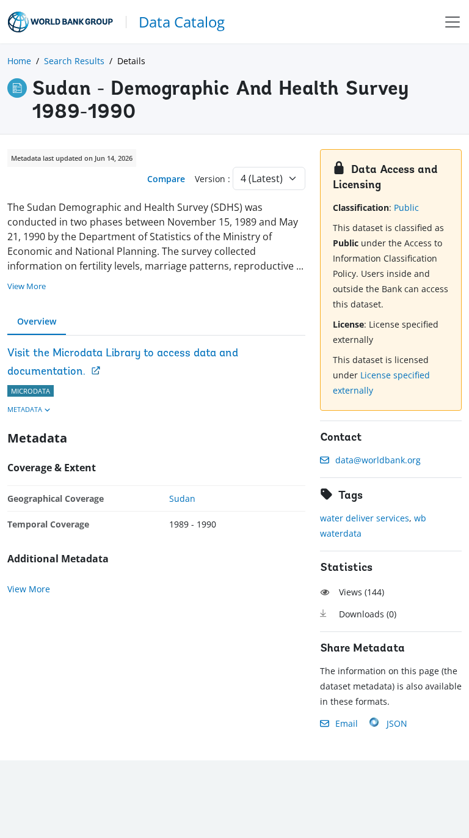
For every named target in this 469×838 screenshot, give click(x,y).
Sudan (182, 498)
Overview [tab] (36, 321)
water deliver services (364, 518)
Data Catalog (182, 21)
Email (346, 723)
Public (406, 207)
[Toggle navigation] (452, 21)
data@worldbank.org (378, 460)
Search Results (74, 61)
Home (19, 61)
